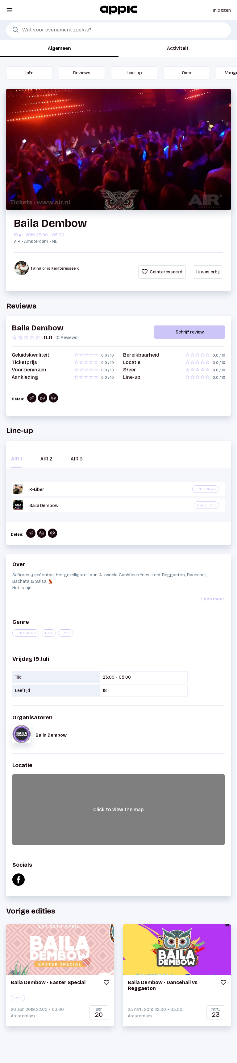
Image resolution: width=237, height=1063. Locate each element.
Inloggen (222, 10)
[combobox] (118, 30)
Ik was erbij (208, 272)
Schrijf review (190, 332)
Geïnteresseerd (165, 272)
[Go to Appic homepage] (118, 10)
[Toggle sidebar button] (9, 10)
